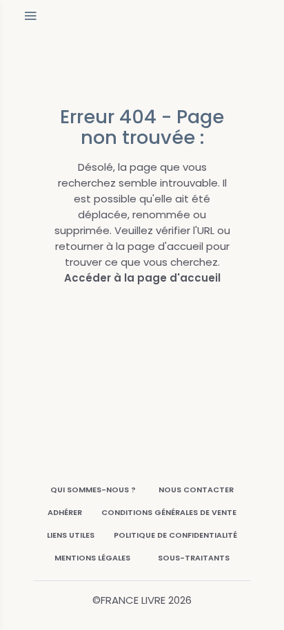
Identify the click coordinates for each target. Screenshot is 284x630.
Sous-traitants (194, 557)
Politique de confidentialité (175, 534)
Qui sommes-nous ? (93, 489)
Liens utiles (70, 534)
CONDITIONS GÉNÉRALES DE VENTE (168, 512)
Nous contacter (196, 489)
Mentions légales (92, 557)
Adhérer (65, 512)
